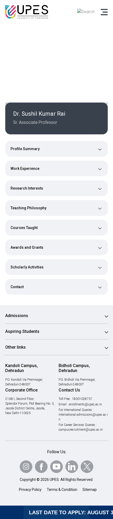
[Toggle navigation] (104, 12)
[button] (56, 149)
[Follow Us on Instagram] (26, 466)
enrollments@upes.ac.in (85, 404)
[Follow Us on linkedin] (71, 466)
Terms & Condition (62, 489)
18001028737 (82, 399)
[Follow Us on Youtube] (56, 466)
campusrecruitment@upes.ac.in (81, 429)
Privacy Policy (30, 489)
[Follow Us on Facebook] (41, 466)
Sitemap (90, 489)
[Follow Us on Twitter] (87, 466)
